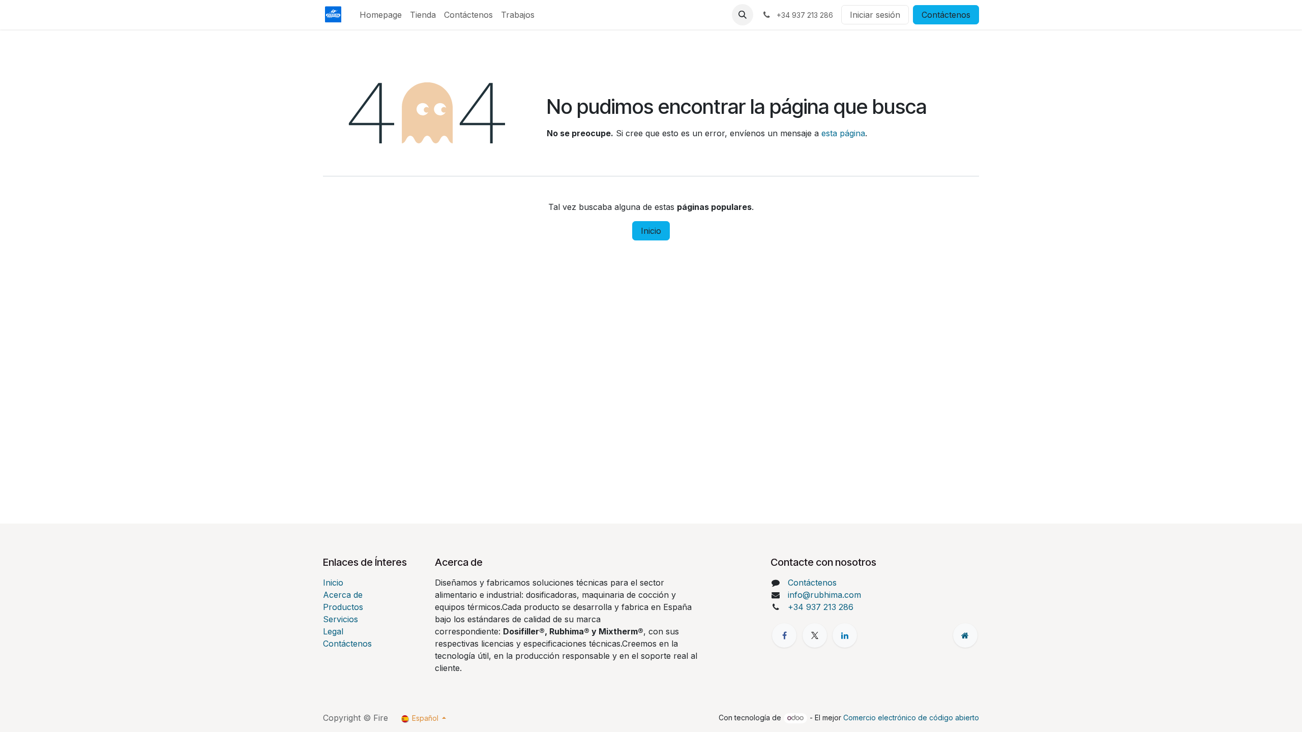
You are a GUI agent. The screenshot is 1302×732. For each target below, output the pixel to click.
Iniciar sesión (875, 15)
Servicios (340, 619)
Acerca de (343, 595)
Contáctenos (946, 15)
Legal (333, 631)
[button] (742, 14)
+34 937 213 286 (820, 607)
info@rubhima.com (824, 595)
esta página (843, 133)
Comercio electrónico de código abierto (911, 717)
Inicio (651, 231)
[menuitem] (381, 15)
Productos (343, 607)
